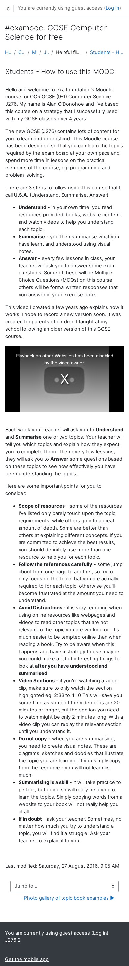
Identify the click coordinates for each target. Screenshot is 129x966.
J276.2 (46, 52)
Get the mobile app (27, 959)
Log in (112, 8)
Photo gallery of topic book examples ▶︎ (69, 898)
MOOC (34, 52)
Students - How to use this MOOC (107, 52)
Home (8, 52)
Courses (21, 52)
